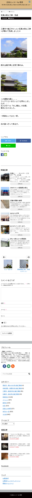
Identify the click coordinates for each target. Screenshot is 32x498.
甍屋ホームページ (8, 483)
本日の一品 (6, 411)
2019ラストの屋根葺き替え (19, 188)
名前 (3, 303)
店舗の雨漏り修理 (16, 200)
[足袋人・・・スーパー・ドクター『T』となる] (5, 177)
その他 (5, 414)
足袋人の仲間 (7, 408)
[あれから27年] (5, 217)
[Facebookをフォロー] (2, 154)
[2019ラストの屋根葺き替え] (5, 191)
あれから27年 (14, 213)
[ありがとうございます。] (5, 229)
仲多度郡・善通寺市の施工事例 (12, 388)
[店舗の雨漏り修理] (5, 204)
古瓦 (4, 405)
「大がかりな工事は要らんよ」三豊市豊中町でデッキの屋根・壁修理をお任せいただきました (20, 436)
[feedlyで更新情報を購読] (5, 154)
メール (4, 309)
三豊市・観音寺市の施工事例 (11, 391)
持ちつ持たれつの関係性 (18, 239)
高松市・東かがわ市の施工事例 (12, 385)
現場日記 (12, 18)
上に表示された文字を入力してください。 (14, 326)
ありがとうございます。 (18, 226)
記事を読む (20, 183)
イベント (5, 400)
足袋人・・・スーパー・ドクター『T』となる (19, 174)
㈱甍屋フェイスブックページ (11, 481)
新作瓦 (5, 403)
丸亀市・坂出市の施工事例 (11, 394)
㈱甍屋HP (6, 478)
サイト (3, 316)
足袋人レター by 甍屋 (14, 2)
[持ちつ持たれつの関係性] (5, 242)
